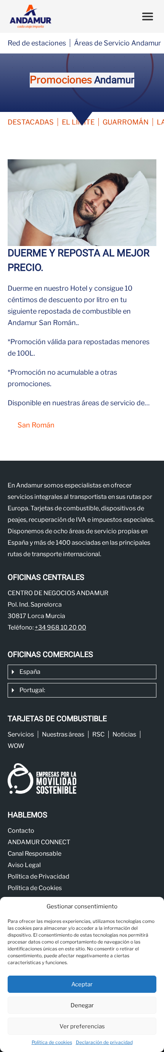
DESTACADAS (31, 122)
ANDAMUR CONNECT (39, 842)
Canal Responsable (34, 853)
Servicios (21, 734)
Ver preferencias (82, 1026)
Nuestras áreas (63, 734)
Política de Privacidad (38, 876)
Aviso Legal (24, 865)
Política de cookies (52, 1042)
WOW (16, 745)
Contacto (21, 830)
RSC (98, 734)
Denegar (82, 1005)
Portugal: (32, 690)
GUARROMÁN (126, 122)
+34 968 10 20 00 (60, 627)
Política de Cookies (35, 888)
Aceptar (82, 984)
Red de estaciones (37, 43)
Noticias (124, 734)
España (29, 671)
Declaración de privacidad (104, 1042)
